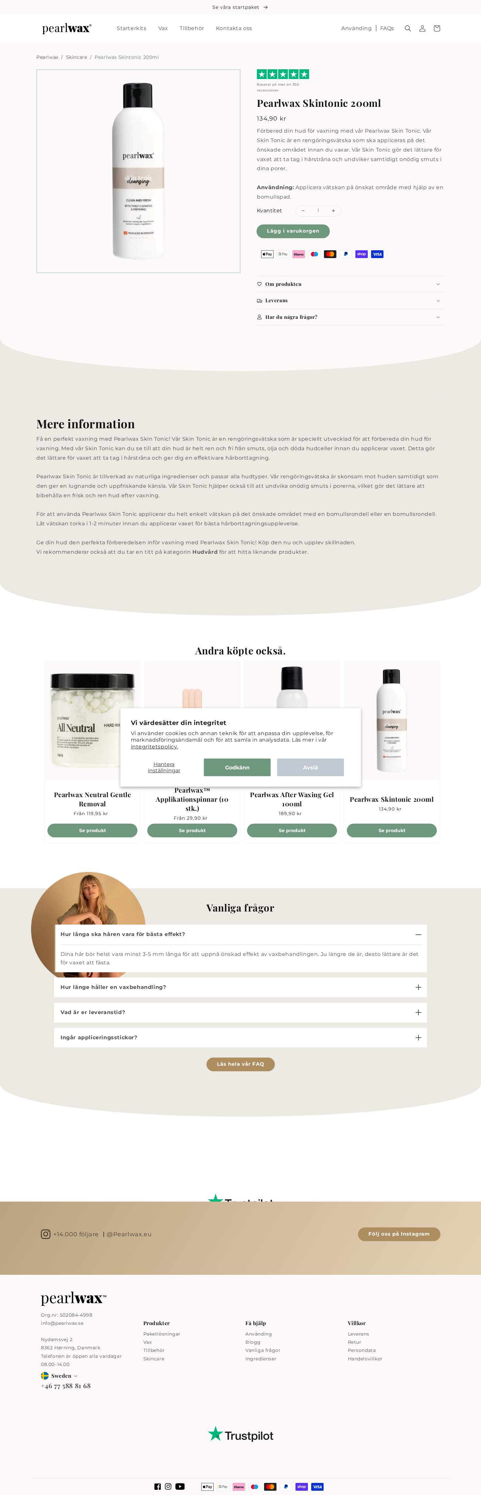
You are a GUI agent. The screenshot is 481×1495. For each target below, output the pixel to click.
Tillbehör (154, 1350)
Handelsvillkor (365, 1359)
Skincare (77, 57)
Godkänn (237, 767)
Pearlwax (48, 57)
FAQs (387, 28)
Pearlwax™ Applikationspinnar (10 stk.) (192, 799)
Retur (355, 1342)
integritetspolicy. (154, 747)
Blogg (253, 1342)
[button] (408, 28)
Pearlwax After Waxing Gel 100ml (292, 799)
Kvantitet (269, 210)
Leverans (358, 1334)
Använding (356, 28)
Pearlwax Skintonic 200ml (392, 799)
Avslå (310, 767)
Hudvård (205, 552)
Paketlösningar (162, 1334)
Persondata (362, 1350)
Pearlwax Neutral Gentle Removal (92, 799)
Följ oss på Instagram (399, 1234)
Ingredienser (260, 1359)
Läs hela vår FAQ (240, 1064)
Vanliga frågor (262, 1350)
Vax (147, 1342)
